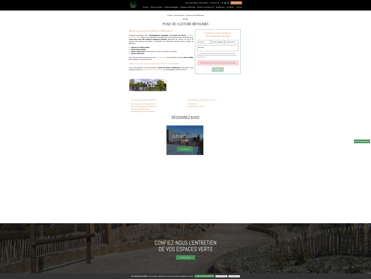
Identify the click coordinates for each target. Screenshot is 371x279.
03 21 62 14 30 (214, 3)
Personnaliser (221, 276)
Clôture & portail (156, 7)
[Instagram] (228, 3)
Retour (185, 19)
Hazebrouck (193, 104)
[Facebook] (222, 3)
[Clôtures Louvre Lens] (184, 140)
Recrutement (236, 3)
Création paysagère (171, 7)
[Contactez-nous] (185, 250)
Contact (239, 7)
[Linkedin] (225, 3)
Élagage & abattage (187, 7)
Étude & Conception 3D (205, 7)
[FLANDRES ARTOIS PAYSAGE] (133, 8)
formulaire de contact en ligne (153, 70)
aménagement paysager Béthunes (145, 104)
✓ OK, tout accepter (204, 276)
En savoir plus (234, 276)
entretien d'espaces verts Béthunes (145, 106)
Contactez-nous (185, 257)
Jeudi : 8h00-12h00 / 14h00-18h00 (196, 3)
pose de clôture (161, 57)
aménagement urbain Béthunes (144, 111)
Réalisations (220, 7)
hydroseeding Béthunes (141, 109)
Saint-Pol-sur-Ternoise (197, 106)
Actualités (230, 7)
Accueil (145, 7)
